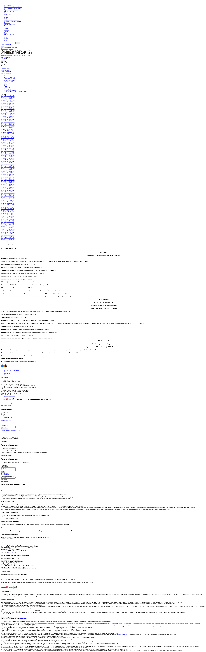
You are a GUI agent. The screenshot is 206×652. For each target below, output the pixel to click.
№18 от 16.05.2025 (7, 188)
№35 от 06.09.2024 (7, 238)
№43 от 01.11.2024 (7, 226)
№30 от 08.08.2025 (7, 171)
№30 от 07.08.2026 (7, 98)
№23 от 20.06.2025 (7, 181)
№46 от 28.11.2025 (7, 148)
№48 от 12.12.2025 (7, 145)
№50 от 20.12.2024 (7, 216)
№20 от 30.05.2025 (7, 185)
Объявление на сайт (6, 405)
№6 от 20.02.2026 (7, 133)
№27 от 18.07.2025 (7, 175)
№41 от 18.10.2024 (7, 229)
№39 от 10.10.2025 (7, 158)
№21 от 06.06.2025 (7, 184)
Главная (9, 5)
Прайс (5, 18)
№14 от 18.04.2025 (7, 194)
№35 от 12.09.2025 (7, 164)
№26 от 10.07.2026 (7, 104)
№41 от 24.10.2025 (7, 155)
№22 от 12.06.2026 (7, 110)
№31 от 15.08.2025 (7, 169)
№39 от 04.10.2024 (7, 232)
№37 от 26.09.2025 (7, 161)
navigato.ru (57, 582)
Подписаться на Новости (11, 7)
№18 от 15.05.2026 (7, 116)
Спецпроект (7, 87)
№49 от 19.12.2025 (7, 143)
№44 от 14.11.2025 (7, 151)
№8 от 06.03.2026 (7, 130)
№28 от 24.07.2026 (7, 101)
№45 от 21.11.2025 (7, 149)
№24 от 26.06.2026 (7, 107)
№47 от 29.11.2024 (7, 220)
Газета (16, 10)
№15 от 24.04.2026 (7, 120)
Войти (5, 25)
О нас (5, 15)
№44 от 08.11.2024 (7, 225)
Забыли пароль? (5, 474)
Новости (20, 7)
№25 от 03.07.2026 (7, 106)
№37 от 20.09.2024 (7, 235)
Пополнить (4, 465)
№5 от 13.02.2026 (7, 135)
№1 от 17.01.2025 (7, 213)
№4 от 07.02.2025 (7, 209)
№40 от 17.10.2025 (7, 156)
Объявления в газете (8, 417)
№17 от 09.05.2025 (7, 190)
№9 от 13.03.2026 (7, 129)
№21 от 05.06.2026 (7, 112)
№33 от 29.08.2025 (7, 167)
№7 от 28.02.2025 (7, 204)
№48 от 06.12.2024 (7, 219)
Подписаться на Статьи (10, 8)
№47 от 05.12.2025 (7, 146)
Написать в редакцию (10, 24)
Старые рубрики (8, 89)
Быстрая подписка (6, 420)
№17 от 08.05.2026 (7, 117)
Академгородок (8, 14)
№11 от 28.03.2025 (7, 198)
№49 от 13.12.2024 (7, 217)
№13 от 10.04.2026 (7, 123)
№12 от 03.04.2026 (7, 125)
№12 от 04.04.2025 (7, 197)
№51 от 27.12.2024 (7, 214)
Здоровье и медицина (10, 90)
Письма (6, 84)
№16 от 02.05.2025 (7, 191)
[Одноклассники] (4, 366)
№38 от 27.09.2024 (7, 233)
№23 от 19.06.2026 (7, 109)
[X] (6, 366)
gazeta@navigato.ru (9, 396)
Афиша (6, 17)
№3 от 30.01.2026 (7, 138)
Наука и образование (9, 80)
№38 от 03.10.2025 (7, 159)
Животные (7, 83)
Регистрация (4, 473)
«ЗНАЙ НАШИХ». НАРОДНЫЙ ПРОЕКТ (16, 91)
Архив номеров (5, 70)
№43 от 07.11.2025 (7, 152)
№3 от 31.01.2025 (7, 210)
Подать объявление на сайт (11, 12)
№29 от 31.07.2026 (7, 100)
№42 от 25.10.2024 (7, 227)
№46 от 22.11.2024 (7, 222)
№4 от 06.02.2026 (7, 136)
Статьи (19, 8)
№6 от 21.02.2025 (7, 206)
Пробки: (3, 60)
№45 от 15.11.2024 (7, 223)
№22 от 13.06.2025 (7, 183)
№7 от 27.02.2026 (7, 132)
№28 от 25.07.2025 (7, 174)
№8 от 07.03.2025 (7, 203)
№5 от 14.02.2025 (7, 207)
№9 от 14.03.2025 (7, 201)
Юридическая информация (11, 20)
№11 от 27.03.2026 (7, 126)
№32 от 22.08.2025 (7, 168)
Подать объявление (9, 10)
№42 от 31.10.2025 (7, 154)
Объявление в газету (6, 403)
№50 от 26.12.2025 (7, 142)
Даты (5, 86)
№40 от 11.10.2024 (7, 230)
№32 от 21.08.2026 (7, 96)
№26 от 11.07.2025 (7, 177)
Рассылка (5, 412)
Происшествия (8, 75)
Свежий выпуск (5, 68)
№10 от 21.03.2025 (7, 200)
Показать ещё (4, 240)
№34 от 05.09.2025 (7, 165)
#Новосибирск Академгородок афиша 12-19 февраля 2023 (20, 361)
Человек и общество (9, 77)
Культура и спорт (8, 81)
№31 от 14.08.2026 (7, 97)
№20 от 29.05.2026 (7, 113)
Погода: (3, 58)
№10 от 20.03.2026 (7, 127)
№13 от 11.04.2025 (7, 196)
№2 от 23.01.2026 (7, 139)
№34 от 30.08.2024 (7, 239)
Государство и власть (9, 78)
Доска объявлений (9, 11)
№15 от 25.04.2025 (7, 193)
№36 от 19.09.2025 (7, 162)
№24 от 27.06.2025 (7, 180)
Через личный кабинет (7, 422)
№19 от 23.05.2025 (7, 187)
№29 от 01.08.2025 (7, 172)
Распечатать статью (6, 363)
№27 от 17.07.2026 (7, 103)
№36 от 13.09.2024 (7, 236)
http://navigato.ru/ (73, 627)
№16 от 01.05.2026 (7, 119)
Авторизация (4, 481)
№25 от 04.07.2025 (7, 178)
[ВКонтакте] (2, 366)
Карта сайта (7, 23)
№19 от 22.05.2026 (7, 114)
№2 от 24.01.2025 (7, 212)
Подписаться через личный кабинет (10, 430)
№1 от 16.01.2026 (7, 141)
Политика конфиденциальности (12, 21)
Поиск (5, 5)
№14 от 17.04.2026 (7, 122)
